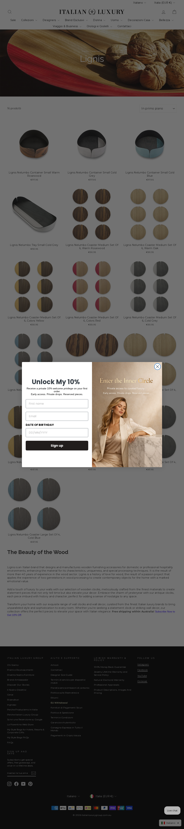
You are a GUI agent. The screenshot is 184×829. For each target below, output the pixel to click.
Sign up (57, 445)
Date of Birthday (40, 425)
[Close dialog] (157, 366)
